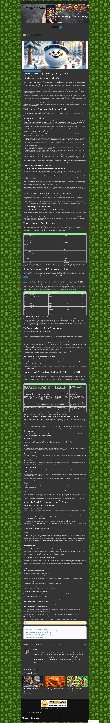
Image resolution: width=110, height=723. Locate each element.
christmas (38, 75)
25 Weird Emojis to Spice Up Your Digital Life (33, 644)
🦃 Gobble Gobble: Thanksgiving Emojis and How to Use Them (54, 689)
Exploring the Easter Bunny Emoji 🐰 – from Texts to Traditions (39, 634)
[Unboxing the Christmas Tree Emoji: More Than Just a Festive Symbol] (32, 676)
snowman (41, 75)
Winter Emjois (39, 70)
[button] (74, 2)
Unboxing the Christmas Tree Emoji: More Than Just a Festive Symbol (31, 690)
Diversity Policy (67, 714)
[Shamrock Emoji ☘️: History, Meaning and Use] (77, 676)
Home (24, 2)
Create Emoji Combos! (32, 2)
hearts (68, 171)
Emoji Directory (42, 2)
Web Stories (50, 2)
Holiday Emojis (33, 70)
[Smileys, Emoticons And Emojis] (55, 4)
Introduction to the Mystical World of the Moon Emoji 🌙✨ (38, 629)
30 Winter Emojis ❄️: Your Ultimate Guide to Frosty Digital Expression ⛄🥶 (42, 631)
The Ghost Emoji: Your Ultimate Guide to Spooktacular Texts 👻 (39, 636)
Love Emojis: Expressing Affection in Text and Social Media (38, 632)
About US (65, 2)
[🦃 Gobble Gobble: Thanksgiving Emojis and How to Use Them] (55, 676)
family (42, 87)
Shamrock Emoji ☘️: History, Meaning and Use (36, 637)
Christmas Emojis (26, 70)
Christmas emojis (31, 81)
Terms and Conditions (49, 714)
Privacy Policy (57, 2)
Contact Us (56, 714)
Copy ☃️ (26, 277)
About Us (61, 714)
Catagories (70, 2)
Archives (78, 2)
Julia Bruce (33, 75)
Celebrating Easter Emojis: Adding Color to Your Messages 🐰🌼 (72, 645)
